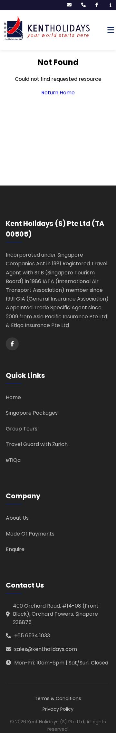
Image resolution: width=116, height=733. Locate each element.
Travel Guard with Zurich (37, 444)
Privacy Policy (58, 709)
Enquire (15, 549)
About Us (17, 518)
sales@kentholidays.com (45, 649)
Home (13, 397)
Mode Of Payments (30, 533)
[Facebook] (12, 343)
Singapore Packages (32, 413)
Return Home (58, 92)
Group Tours (21, 428)
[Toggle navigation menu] (110, 30)
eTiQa (13, 460)
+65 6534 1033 (32, 635)
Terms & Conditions (58, 698)
